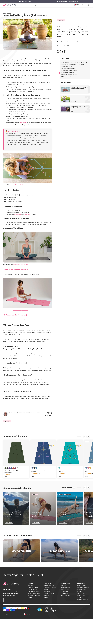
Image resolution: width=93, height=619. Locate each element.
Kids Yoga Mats (64, 593)
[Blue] (36, 468)
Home (4, 13)
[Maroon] (15, 468)
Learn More (58, 550)
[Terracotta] (13, 468)
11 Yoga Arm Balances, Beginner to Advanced (43, 516)
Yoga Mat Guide (81, 595)
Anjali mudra (22, 122)
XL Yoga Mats (64, 591)
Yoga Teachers (68, 494)
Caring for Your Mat (82, 593)
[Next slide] (88, 436)
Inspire (7, 494)
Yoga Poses (61, 20)
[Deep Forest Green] (5, 468)
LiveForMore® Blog (49, 585)
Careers (30, 597)
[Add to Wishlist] (27, 441)
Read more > (73, 91)
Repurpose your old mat (34, 595)
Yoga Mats (63, 585)
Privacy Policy (76, 612)
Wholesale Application (82, 599)
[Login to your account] (85, 5)
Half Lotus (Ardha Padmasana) (15, 315)
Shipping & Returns (81, 585)
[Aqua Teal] (59, 468)
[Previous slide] (85, 436)
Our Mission (31, 585)
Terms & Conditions (85, 612)
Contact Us (80, 597)
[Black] (7, 468)
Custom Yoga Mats (65, 587)
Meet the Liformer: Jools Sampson (13, 516)
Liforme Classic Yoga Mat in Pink (20, 310)
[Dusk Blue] (11, 468)
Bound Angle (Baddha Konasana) (16, 269)
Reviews (46, 597)
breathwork (17, 215)
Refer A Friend (47, 591)
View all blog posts (67, 487)
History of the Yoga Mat (34, 591)
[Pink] (88, 468)
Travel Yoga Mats (65, 589)
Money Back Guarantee (83, 587)
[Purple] (9, 468)
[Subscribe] (18, 600)
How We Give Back (32, 589)
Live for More (9, 13)
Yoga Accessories (65, 595)
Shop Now (20, 550)
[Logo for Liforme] (9, 5)
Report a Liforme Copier (34, 593)
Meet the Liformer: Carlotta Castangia (68, 516)
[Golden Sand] (90, 468)
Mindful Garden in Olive (18, 184)
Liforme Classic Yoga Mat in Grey (21, 264)
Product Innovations (33, 587)
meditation (27, 215)
